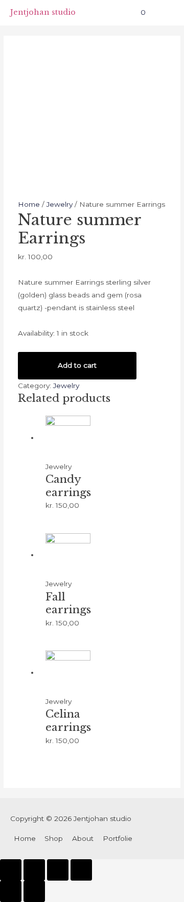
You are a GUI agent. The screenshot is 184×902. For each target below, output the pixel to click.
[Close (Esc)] (10, 870)
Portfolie (117, 838)
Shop (53, 838)
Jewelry (60, 204)
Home (29, 204)
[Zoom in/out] (81, 870)
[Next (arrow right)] (34, 891)
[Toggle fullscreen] (57, 870)
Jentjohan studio (43, 12)
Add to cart (77, 365)
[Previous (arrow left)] (10, 891)
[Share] (34, 870)
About (83, 838)
